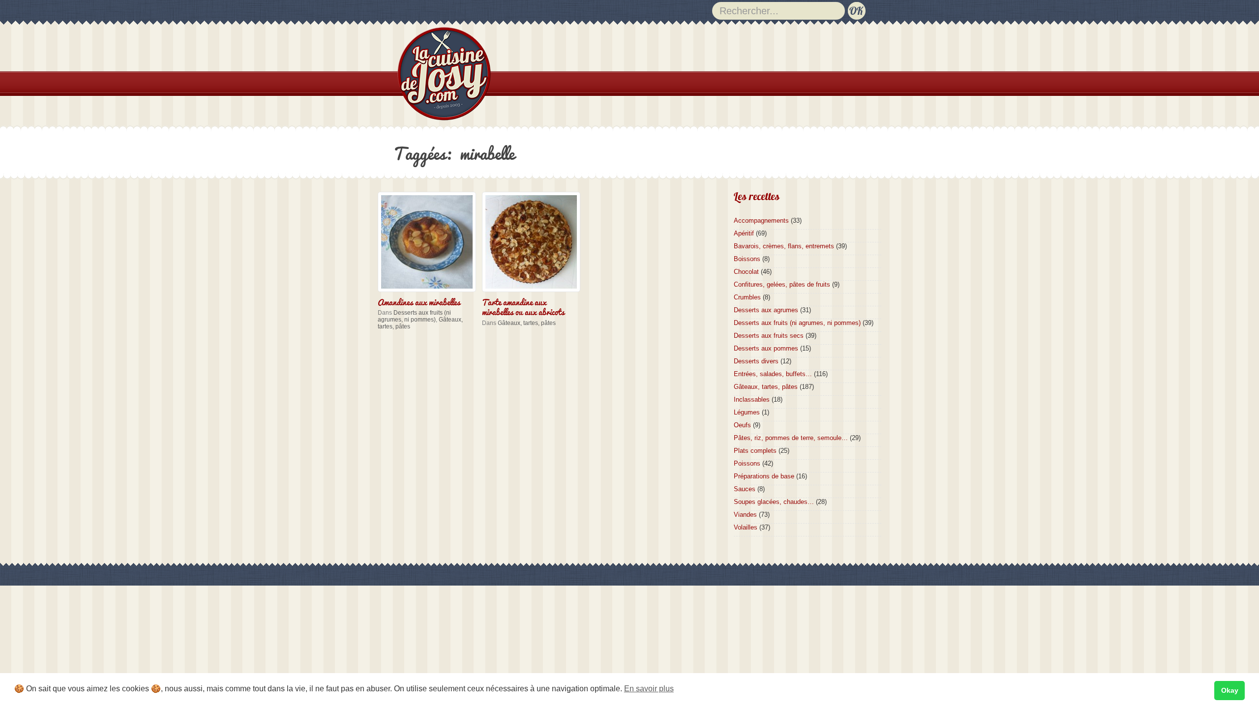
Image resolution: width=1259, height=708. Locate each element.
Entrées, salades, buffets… (773, 374)
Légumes (747, 412)
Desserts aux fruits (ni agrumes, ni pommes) (414, 316)
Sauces (744, 489)
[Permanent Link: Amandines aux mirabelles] (429, 292)
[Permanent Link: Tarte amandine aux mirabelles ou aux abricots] (533, 292)
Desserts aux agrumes (766, 310)
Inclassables (752, 399)
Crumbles (747, 297)
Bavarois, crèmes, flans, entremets (784, 246)
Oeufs (742, 425)
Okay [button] (1229, 690)
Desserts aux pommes (766, 348)
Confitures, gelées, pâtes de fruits (782, 284)
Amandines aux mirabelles (419, 301)
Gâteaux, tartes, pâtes (527, 323)
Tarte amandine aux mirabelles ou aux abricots (523, 306)
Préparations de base (764, 476)
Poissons (747, 463)
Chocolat (746, 271)
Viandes (745, 514)
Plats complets (755, 450)
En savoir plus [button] (649, 688)
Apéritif (744, 233)
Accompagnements (761, 220)
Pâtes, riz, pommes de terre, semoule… (791, 438)
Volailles (745, 527)
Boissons (747, 259)
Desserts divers (756, 361)
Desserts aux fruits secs (769, 335)
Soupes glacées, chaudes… (774, 501)
